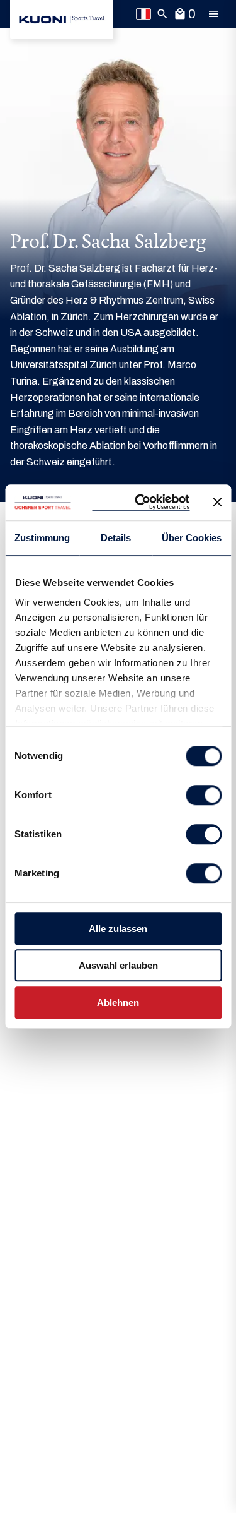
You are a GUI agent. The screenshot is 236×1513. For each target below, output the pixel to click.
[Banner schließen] (217, 502)
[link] (61, 19)
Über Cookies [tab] (192, 537)
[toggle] (213, 14)
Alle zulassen (118, 928)
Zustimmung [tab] (42, 537)
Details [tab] (116, 537)
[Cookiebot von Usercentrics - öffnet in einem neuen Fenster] (140, 502)
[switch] (204, 795)
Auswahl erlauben (118, 965)
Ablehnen (118, 1002)
